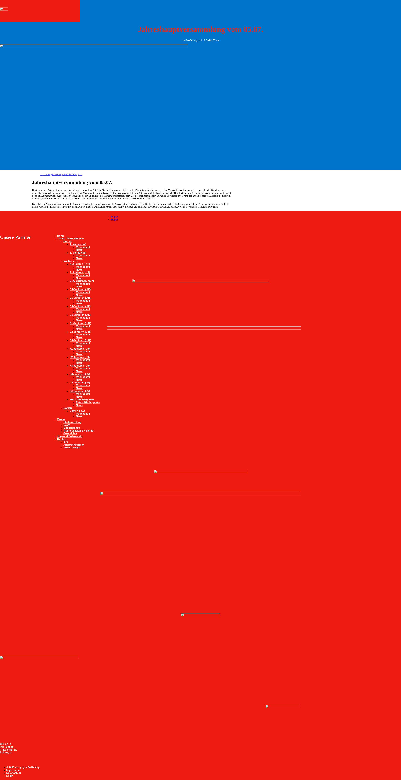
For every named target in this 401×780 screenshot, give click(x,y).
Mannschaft (83, 247)
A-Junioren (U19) (80, 264)
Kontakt (62, 439)
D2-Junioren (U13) (80, 315)
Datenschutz (13, 773)
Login (9, 776)
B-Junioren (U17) (80, 272)
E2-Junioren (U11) (80, 331)
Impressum (13, 770)
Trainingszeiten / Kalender (78, 430)
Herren (67, 241)
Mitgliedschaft (71, 427)
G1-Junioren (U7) (80, 374)
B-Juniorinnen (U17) (82, 281)
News (79, 250)
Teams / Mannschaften (70, 238)
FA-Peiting (191, 40)
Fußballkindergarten (82, 399)
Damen (67, 408)
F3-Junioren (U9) (80, 365)
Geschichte (70, 433)
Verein (61, 419)
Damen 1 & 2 (77, 411)
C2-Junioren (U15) (80, 298)
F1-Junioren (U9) (80, 348)
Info (65, 442)
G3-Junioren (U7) (80, 391)
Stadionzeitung (72, 422)
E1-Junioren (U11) (80, 323)
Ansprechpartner (73, 444)
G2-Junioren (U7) (80, 382)
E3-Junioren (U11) (80, 340)
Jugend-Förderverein (69, 436)
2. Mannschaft (78, 252)
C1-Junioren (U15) (80, 289)
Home (60, 235)
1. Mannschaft (78, 244)
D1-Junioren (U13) (80, 306)
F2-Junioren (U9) (80, 357)
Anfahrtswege (71, 447)
